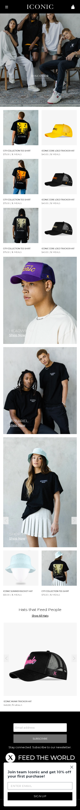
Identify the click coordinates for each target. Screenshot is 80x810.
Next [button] (74, 520)
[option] (40, 520)
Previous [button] (6, 520)
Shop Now (17, 538)
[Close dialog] (71, 767)
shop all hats (40, 615)
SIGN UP (40, 796)
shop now (17, 335)
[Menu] (5, 6)
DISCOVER (40, 76)
